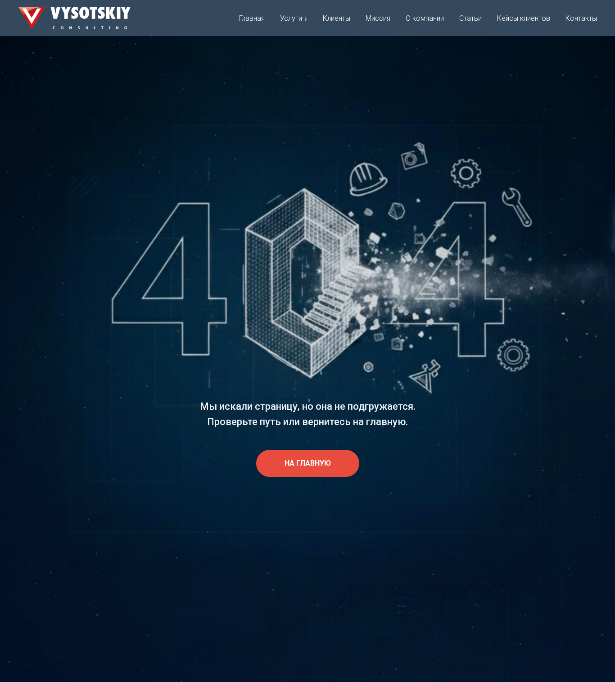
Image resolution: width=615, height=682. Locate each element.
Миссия (378, 18)
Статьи (470, 18)
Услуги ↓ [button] (294, 18)
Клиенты (336, 18)
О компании (425, 18)
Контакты (581, 18)
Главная (252, 18)
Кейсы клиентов (523, 18)
